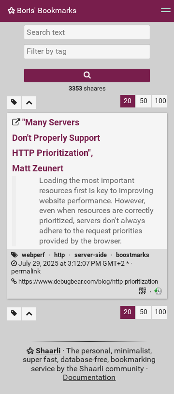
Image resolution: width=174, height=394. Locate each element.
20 (127, 101)
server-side (90, 254)
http (59, 254)
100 (160, 101)
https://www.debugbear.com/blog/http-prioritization (87, 281)
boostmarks (132, 254)
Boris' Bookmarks (45, 10)
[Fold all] (29, 102)
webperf (33, 254)
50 (143, 101)
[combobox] (87, 51)
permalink (71, 267)
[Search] (87, 75)
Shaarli (48, 350)
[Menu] (166, 13)
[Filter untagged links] (14, 102)
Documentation (89, 377)
